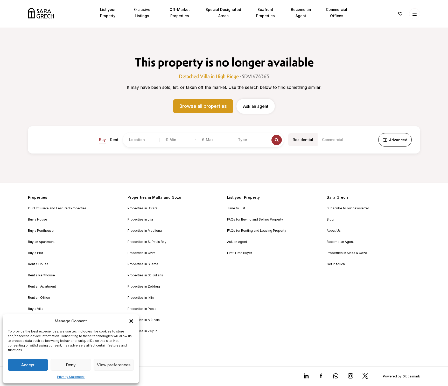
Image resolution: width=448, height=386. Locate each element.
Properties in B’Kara (142, 208)
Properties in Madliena (145, 230)
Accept (27, 364)
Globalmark (411, 376)
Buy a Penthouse (41, 230)
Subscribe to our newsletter (348, 208)
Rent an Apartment (42, 286)
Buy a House (37, 219)
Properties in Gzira (142, 253)
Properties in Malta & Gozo (347, 253)
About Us (334, 230)
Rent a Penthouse (41, 275)
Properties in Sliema (143, 264)
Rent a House (38, 264)
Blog (330, 219)
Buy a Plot (35, 253)
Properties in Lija (140, 219)
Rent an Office (39, 298)
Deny (71, 364)
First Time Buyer (239, 253)
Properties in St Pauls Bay (147, 242)
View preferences (113, 364)
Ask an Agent (237, 242)
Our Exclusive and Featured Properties (57, 208)
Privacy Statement (71, 377)
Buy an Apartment (41, 242)
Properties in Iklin (141, 298)
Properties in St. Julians (145, 275)
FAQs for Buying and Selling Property (255, 219)
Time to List (236, 208)
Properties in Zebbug (144, 286)
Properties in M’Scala (144, 320)
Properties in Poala (142, 309)
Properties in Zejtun (142, 331)
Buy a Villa (35, 309)
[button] (131, 321)
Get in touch (336, 264)
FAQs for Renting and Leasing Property (256, 230)
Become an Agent (340, 242)
